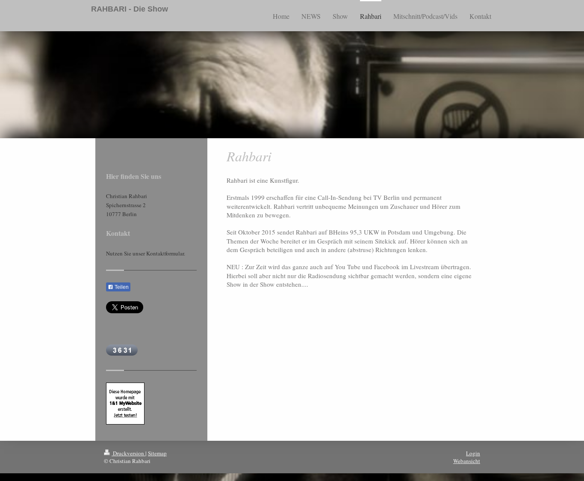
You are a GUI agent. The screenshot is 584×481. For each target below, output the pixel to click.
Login (473, 453)
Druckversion (128, 453)
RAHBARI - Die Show (129, 9)
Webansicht (466, 461)
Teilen (121, 287)
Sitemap (157, 453)
